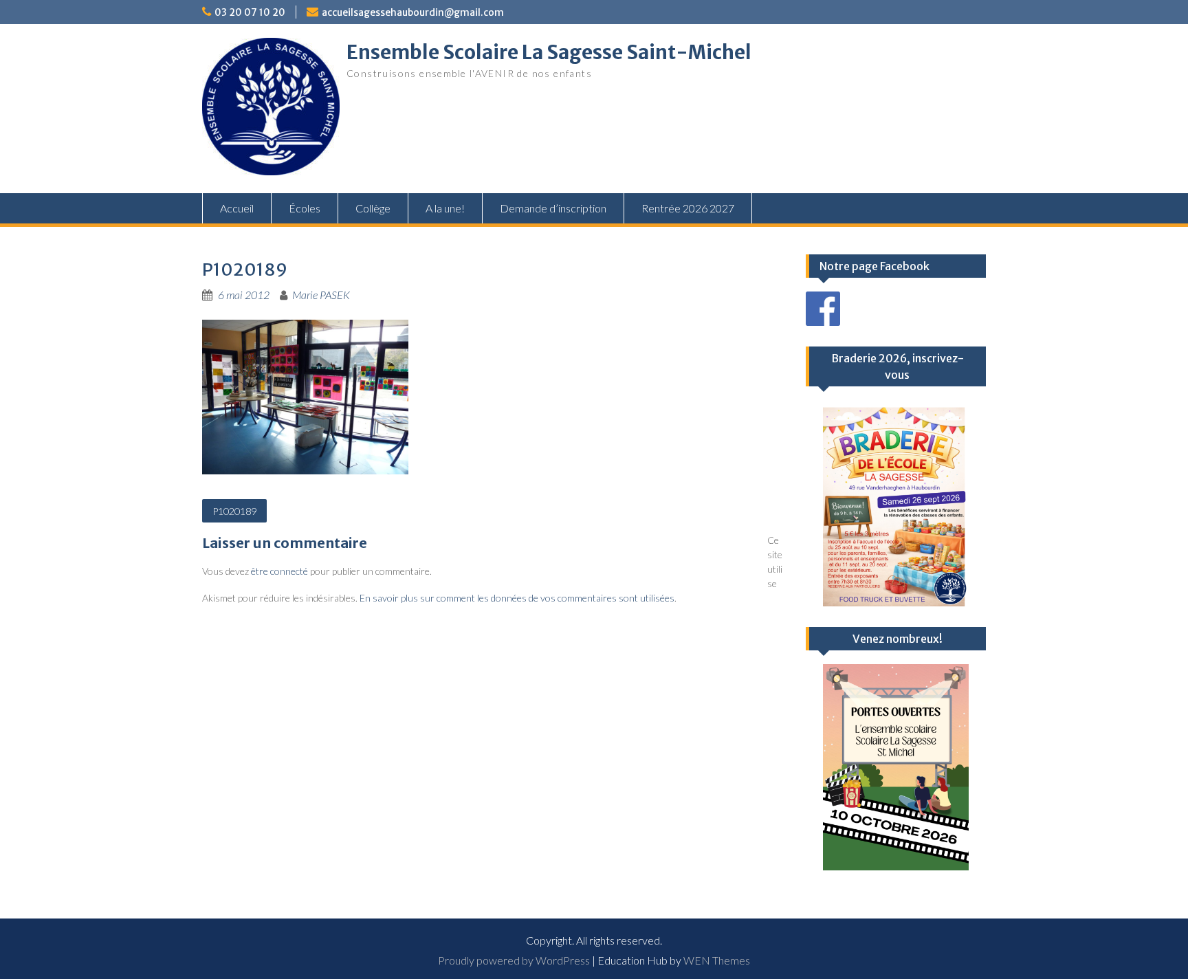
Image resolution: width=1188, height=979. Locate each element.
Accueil (237, 207)
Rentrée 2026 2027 (687, 207)
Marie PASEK (321, 294)
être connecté (279, 571)
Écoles (304, 207)
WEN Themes (716, 960)
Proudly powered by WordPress (514, 960)
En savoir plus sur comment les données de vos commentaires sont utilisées (517, 598)
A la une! (445, 207)
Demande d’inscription (553, 207)
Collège (372, 207)
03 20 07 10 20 (249, 12)
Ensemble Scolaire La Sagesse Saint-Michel (548, 52)
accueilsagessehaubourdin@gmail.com (413, 12)
